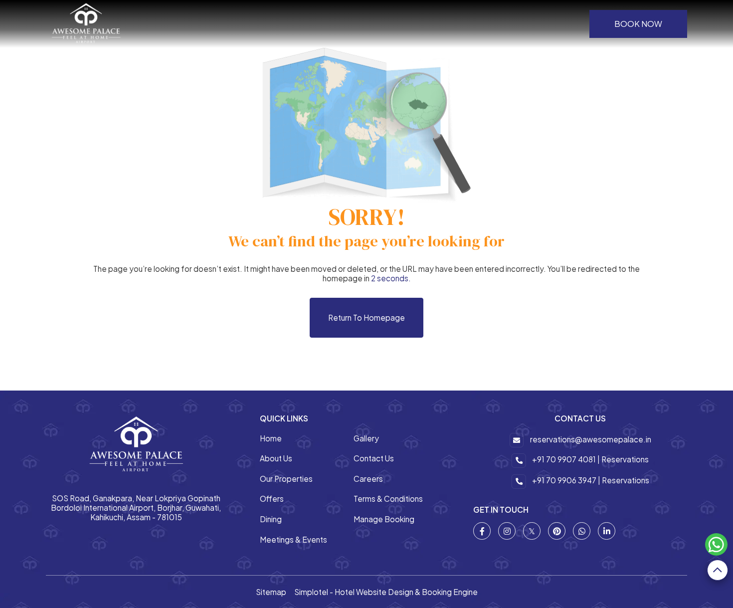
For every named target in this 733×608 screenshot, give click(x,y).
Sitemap (271, 592)
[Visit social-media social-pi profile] (556, 531)
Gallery (366, 438)
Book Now (638, 23)
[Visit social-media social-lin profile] (606, 531)
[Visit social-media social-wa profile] (581, 531)
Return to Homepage (366, 317)
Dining (271, 519)
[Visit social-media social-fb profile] (482, 531)
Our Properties (286, 478)
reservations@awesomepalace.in (590, 439)
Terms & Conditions (388, 498)
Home (271, 438)
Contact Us (374, 458)
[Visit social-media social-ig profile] (507, 531)
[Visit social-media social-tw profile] (532, 531)
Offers (272, 498)
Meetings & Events (293, 539)
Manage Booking (384, 519)
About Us (276, 458)
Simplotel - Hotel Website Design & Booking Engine (386, 592)
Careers (368, 478)
